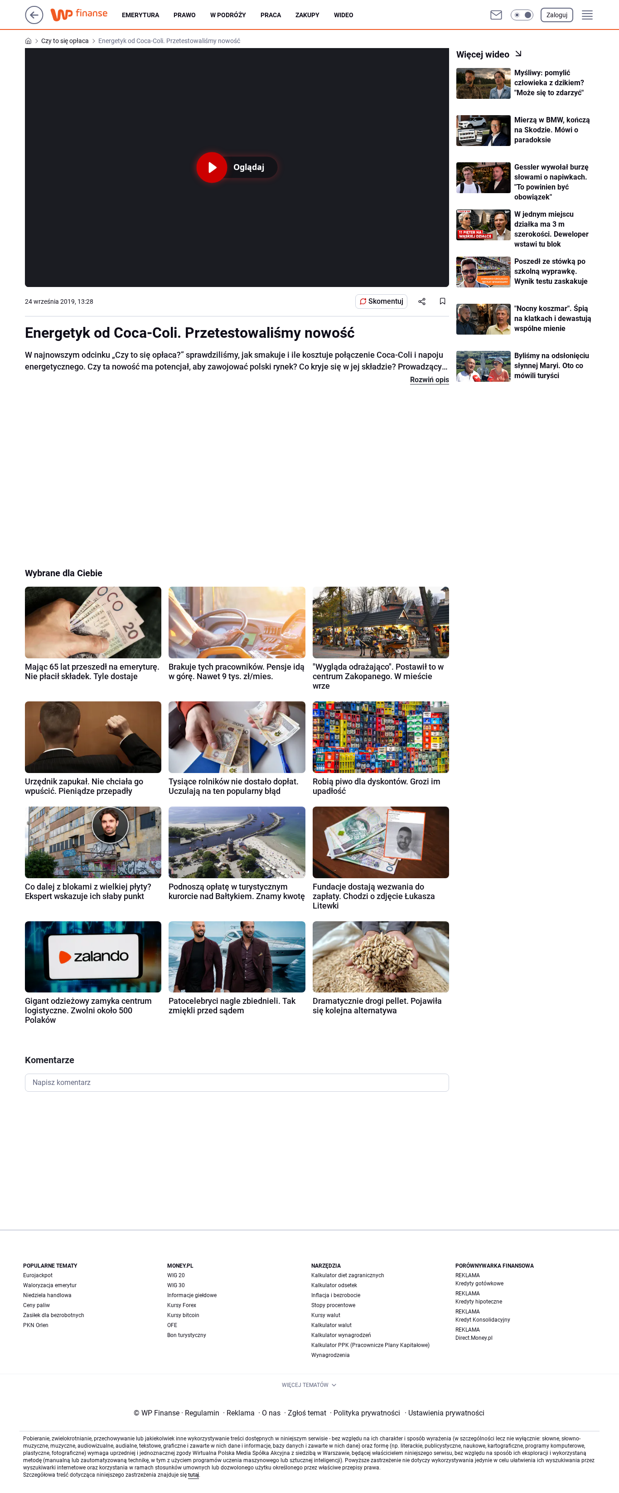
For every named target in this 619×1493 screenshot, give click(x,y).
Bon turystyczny (186, 1335)
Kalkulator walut (331, 1325)
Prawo (185, 15)
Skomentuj (385, 301)
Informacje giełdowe (192, 1295)
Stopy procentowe (333, 1305)
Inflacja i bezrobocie (335, 1295)
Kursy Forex (181, 1305)
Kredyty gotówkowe (479, 1283)
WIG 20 (176, 1275)
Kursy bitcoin (183, 1315)
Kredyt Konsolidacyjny (482, 1320)
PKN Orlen (35, 1325)
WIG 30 (176, 1285)
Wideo (343, 15)
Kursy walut (325, 1315)
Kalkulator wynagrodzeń (341, 1335)
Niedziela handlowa (47, 1295)
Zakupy (307, 15)
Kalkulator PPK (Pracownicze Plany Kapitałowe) (370, 1345)
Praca (271, 15)
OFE (172, 1325)
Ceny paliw (36, 1305)
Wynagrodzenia (330, 1355)
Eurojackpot (38, 1275)
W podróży (228, 15)
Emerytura (140, 15)
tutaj (193, 1475)
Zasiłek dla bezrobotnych (53, 1315)
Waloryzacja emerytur (50, 1285)
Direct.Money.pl (474, 1338)
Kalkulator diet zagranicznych (347, 1275)
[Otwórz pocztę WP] (496, 15)
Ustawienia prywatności (444, 1413)
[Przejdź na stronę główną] (34, 21)
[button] (522, 15)
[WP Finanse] (86, 15)
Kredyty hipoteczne (478, 1301)
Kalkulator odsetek (334, 1285)
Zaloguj (556, 15)
